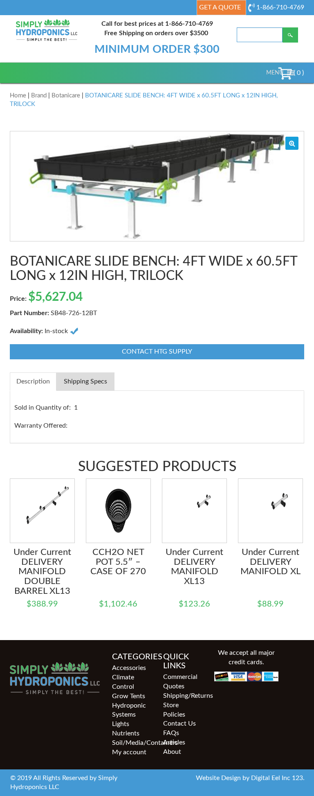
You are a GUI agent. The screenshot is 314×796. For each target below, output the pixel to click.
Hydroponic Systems (129, 710)
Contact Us (179, 723)
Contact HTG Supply (157, 351)
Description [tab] (33, 381)
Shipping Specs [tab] (85, 381)
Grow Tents (128, 696)
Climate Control (123, 682)
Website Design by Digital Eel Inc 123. (250, 778)
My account (129, 752)
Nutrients (125, 733)
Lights (120, 724)
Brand (39, 95)
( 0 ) (298, 73)
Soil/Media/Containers (131, 743)
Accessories (129, 668)
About (172, 752)
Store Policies (174, 710)
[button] (274, 73)
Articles (174, 742)
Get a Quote (220, 7)
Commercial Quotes (180, 682)
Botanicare (66, 95)
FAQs (171, 733)
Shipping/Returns (182, 695)
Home (18, 95)
